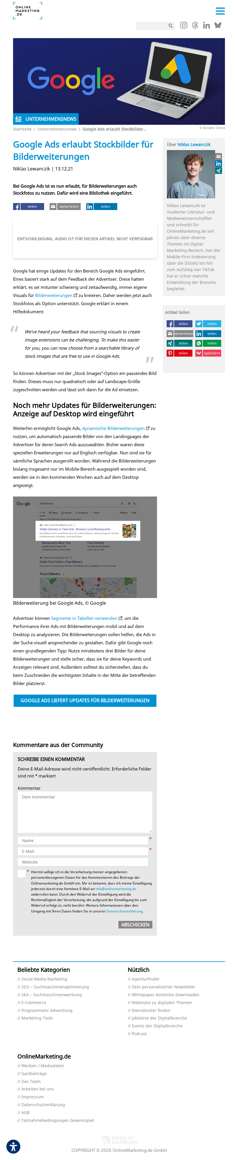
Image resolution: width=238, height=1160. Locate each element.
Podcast (139, 1033)
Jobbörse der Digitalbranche (159, 1018)
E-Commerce (33, 1002)
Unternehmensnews (57, 129)
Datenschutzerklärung (125, 911)
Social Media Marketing (44, 979)
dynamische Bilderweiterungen (113, 428)
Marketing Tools (37, 1018)
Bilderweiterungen (53, 295)
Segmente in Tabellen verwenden (84, 618)
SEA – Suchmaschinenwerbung (51, 994)
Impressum (32, 1097)
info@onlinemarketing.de (115, 888)
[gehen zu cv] (219, 170)
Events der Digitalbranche (157, 1026)
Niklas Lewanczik (194, 144)
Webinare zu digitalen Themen (162, 1002)
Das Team (31, 1081)
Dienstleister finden (151, 1010)
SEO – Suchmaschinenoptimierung (55, 987)
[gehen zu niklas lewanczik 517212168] (219, 163)
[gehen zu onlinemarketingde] (183, 26)
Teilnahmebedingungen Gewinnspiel (57, 1120)
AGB (25, 1112)
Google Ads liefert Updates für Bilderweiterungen (85, 700)
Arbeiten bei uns (37, 1089)
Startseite (22, 129)
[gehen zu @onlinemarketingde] (195, 27)
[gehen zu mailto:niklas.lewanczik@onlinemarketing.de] (219, 156)
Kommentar (29, 788)
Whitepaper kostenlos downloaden (165, 994)
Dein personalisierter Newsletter (163, 987)
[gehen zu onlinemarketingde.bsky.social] (217, 27)
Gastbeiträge (34, 1073)
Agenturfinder (146, 979)
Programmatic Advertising (47, 1010)
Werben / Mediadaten (42, 1065)
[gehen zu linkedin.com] (206, 27)
